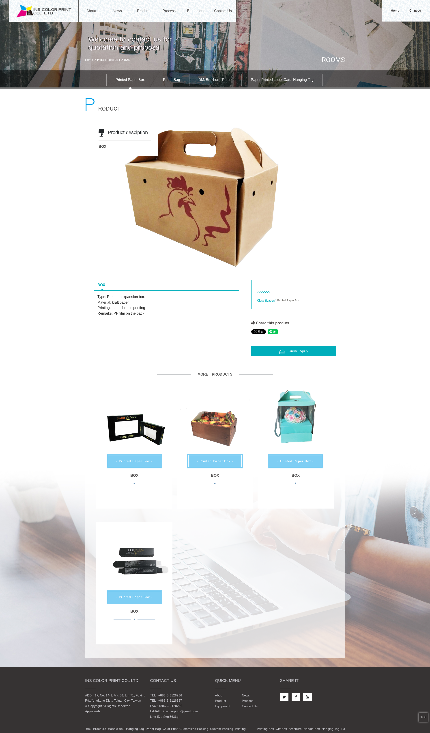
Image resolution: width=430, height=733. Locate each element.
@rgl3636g (170, 716)
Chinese (415, 10)
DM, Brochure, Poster (215, 80)
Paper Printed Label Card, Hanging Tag (282, 80)
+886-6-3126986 (170, 695)
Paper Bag (171, 80)
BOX (101, 285)
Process (247, 701)
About (219, 695)
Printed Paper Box (108, 59)
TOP (423, 717)
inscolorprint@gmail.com (180, 711)
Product (220, 701)
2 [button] (218, 263)
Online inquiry (298, 351)
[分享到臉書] (296, 697)
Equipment (222, 706)
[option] (215, 195)
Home (395, 10)
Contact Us (250, 706)
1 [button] (211, 263)
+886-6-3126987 (170, 700)
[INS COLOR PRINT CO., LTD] (44, 10)
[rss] (307, 697)
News (246, 695)
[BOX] (134, 425)
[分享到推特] (284, 697)
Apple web (92, 711)
